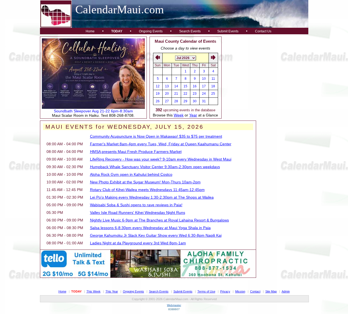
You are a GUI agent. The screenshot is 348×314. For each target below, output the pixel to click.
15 (185, 86)
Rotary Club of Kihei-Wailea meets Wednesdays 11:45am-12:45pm (147, 189)
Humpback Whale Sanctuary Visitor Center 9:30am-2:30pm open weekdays (155, 167)
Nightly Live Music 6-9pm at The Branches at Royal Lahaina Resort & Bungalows (159, 220)
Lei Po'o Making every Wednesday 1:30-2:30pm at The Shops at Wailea (152, 197)
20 (167, 94)
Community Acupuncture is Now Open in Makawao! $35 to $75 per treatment (156, 136)
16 (195, 86)
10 (204, 79)
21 (176, 94)
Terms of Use (206, 291)
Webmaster (174, 305)
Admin (286, 291)
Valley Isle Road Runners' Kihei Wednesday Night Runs (137, 212)
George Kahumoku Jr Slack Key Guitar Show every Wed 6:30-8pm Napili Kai (156, 235)
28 (176, 101)
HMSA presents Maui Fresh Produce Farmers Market (136, 151)
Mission (240, 291)
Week (179, 115)
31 (204, 101)
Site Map (271, 291)
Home (90, 31)
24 (204, 94)
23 (195, 94)
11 (213, 79)
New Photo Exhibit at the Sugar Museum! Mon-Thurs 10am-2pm (145, 182)
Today (116, 31)
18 (213, 86)
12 (158, 86)
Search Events (190, 31)
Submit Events (227, 31)
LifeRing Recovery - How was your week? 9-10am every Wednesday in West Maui (160, 159)
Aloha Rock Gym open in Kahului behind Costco (131, 174)
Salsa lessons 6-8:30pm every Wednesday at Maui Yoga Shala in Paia (150, 228)
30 (195, 101)
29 (185, 101)
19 (158, 94)
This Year (111, 291)
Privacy (225, 291)
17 (204, 86)
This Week (93, 291)
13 (167, 86)
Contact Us (263, 31)
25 (213, 94)
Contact (255, 291)
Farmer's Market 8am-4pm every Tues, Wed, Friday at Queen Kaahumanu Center (160, 144)
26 (158, 101)
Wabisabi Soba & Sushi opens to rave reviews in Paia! (136, 205)
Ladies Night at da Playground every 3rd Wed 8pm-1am (138, 243)
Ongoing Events (151, 31)
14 (176, 86)
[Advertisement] (265, 70)
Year (193, 115)
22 (185, 94)
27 (167, 101)
